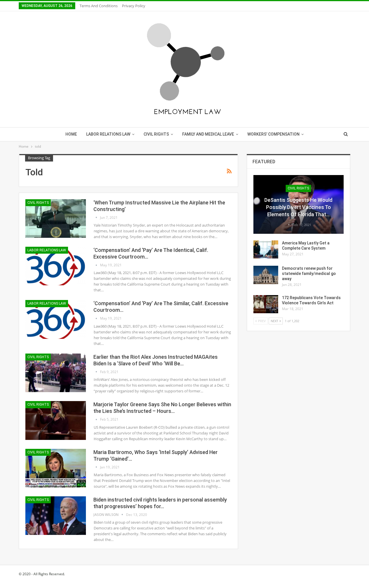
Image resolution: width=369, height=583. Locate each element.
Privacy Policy (133, 5)
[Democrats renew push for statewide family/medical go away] (265, 275)
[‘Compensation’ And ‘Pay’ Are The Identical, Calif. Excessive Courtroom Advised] (55, 266)
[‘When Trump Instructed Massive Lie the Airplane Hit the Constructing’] (55, 218)
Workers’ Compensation (273, 134)
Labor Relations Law (108, 134)
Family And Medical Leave (208, 134)
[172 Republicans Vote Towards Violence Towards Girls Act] (265, 304)
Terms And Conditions (99, 5)
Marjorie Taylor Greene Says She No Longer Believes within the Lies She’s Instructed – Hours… (162, 407)
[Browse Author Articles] (96, 217)
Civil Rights (156, 134)
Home (71, 134)
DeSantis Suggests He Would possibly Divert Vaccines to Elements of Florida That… (298, 207)
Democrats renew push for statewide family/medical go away (309, 273)
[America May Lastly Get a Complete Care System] (265, 249)
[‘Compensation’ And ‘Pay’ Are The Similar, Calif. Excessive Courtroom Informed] (55, 319)
